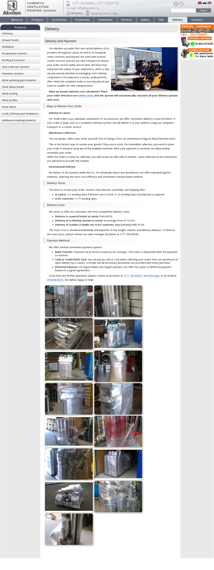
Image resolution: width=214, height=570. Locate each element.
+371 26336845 (133, 275)
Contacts (197, 20)
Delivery (177, 20)
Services (126, 20)
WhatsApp (153, 275)
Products (37, 20)
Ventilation (8, 46)
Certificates (59, 20)
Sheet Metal (9, 106)
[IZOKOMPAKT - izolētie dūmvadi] (197, 58)
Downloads (105, 20)
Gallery (145, 20)
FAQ (161, 20)
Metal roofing (9, 93)
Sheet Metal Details (13, 86)
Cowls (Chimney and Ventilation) (20, 113)
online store (85, 95)
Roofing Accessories (13, 60)
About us (17, 20)
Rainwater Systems (13, 73)
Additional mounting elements (19, 120)
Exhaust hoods (10, 40)
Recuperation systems (14, 53)
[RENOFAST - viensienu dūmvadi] (197, 47)
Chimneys (7, 33)
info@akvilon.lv (55, 279)
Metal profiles (10, 100)
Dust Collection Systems (16, 66)
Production (83, 20)
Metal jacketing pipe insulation (19, 80)
